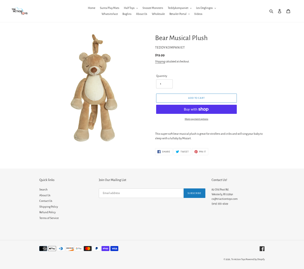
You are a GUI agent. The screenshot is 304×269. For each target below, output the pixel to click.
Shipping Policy (48, 206)
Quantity (161, 75)
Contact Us (45, 200)
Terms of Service (49, 218)
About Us (44, 195)
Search (43, 189)
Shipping (160, 61)
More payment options (196, 119)
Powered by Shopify (255, 259)
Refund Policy (47, 212)
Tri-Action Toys (238, 259)
